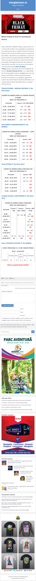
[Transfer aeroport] (18, 453)
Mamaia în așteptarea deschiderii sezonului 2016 (14, 400)
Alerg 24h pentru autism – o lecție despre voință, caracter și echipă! (17, 503)
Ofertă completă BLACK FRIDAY (18, 265)
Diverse (13, 278)
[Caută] (33, 331)
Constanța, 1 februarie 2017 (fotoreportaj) (12, 402)
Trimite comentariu (7, 305)
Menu (18, 9)
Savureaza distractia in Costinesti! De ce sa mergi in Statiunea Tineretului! (16, 499)
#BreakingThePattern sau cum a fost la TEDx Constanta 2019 (16, 507)
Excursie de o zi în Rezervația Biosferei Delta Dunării (14, 409)
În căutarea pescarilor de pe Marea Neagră (22, 497)
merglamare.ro (18, 2)
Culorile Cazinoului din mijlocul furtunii (24, 288)
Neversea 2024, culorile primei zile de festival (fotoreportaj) (23, 466)
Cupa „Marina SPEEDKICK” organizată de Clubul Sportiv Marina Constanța (20, 461)
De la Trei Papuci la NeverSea (8, 407)
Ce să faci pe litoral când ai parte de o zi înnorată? (14, 405)
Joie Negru (4, 506)
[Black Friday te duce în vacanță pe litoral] (18, 24)
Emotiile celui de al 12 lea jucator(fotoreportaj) (26, 472)
